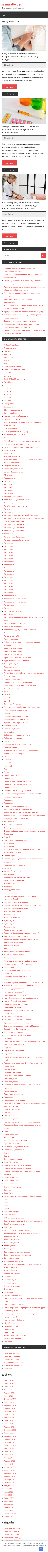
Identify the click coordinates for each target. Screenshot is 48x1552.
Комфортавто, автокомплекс (16, 902)
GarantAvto (8, 407)
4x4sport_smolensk (11, 345)
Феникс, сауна (10, 1280)
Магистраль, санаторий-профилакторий (20, 961)
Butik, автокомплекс (12, 366)
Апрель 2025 (9, 1427)
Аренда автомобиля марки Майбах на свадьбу (23, 311)
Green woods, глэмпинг (13, 413)
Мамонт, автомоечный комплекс (18, 964)
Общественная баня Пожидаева (17, 1019)
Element (7, 376)
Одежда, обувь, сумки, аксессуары (18, 1023)
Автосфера (8, 614)
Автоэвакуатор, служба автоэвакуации (20, 629)
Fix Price (7, 385)
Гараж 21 (7, 763)
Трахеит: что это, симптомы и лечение (20, 321)
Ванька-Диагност (11, 732)
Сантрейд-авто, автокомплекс (16, 1146)
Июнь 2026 (8, 1386)
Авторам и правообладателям (17, 540)
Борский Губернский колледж (17, 716)
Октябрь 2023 (10, 1479)
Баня (6, 691)
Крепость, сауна (10, 914)
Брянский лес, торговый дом (16, 722)
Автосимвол (9, 605)
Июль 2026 (8, 1383)
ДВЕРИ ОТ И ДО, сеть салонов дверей (20, 809)
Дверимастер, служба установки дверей (21, 812)
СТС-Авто (8, 1227)
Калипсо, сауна (10, 883)
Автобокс (8, 487)
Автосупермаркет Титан (14, 611)
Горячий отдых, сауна (13, 797)
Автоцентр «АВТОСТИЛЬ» (15, 623)
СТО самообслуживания (14, 1218)
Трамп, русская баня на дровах (17, 1252)
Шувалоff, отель (11, 1326)
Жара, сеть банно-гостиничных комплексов (22, 849)
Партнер (7, 1047)
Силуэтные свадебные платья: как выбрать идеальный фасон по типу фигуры (20, 56)
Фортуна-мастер (11, 1289)
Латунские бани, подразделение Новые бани (23, 933)
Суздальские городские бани (16, 1230)
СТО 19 (7, 1208)
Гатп (5, 769)
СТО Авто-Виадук (11, 1211)
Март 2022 (8, 1510)
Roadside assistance (12, 456)
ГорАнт (7, 778)
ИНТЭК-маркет (10, 874)
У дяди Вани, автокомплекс (15, 1261)
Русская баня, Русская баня (15, 1140)
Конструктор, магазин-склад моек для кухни (23, 905)
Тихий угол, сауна (11, 1239)
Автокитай (8, 493)
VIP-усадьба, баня (11, 465)
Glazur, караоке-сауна (13, 410)
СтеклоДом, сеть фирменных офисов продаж (23, 1196)
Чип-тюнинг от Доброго (14, 1320)
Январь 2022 (9, 1516)
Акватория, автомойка (13, 654)
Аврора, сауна (10, 478)
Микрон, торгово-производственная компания (23, 982)
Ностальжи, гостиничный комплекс (19, 1010)
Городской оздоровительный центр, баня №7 (23, 794)
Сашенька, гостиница (13, 1159)
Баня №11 (8, 698)
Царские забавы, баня (13, 1295)
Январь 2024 (9, 1470)
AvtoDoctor (8, 357)
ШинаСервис (9, 1323)
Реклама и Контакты (12, 1109)
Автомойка (8, 512)
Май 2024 (8, 1458)
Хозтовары (8, 1292)
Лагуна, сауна (9, 927)
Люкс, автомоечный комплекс (17, 951)
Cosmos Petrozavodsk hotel (15, 369)
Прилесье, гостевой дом (14, 1094)
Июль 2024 (8, 1451)
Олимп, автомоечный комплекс (17, 1035)
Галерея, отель (10, 759)
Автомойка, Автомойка (14, 524)
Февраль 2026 (10, 1399)
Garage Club (9, 404)
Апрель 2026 (9, 1393)
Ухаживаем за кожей (13, 1365)
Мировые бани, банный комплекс (18, 985)
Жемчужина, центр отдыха (15, 852)
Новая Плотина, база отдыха (16, 1004)
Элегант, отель (10, 1329)
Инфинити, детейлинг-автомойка (18, 877)
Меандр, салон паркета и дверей (18, 970)
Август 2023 (9, 1485)
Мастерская (9, 967)
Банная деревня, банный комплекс (19, 682)
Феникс (7, 1276)
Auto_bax (8, 354)
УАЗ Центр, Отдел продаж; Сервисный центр (22, 1264)
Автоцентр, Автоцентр (13, 626)
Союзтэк (7, 1190)
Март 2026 (8, 1396)
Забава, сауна (9, 855)
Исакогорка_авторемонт (14, 880)
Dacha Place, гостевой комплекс (17, 373)
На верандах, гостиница (14, 989)
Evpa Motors (9, 382)
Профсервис (9, 1097)
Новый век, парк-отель (13, 1007)
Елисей (7, 837)
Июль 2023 (8, 1489)
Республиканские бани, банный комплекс (22, 1122)
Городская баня (10, 787)
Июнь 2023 (8, 1492)
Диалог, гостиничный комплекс (17, 828)
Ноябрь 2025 (9, 1408)
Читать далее (9, 87)
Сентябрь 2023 (10, 1482)
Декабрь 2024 (10, 1436)
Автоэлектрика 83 (11, 636)
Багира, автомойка (12, 670)
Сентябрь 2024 (10, 1445)
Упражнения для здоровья (15, 1362)
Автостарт (8, 608)
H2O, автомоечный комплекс (16, 416)
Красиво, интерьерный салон (16, 908)
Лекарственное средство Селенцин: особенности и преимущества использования (20, 129)
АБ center (8, 475)
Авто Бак (7, 481)
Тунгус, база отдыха (12, 1258)
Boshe (6, 360)
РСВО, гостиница (11, 1134)
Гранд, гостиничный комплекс (16, 806)
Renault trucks (9, 453)
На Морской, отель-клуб (14, 992)
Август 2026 (9, 1380)
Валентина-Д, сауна (12, 729)
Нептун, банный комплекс (15, 1001)
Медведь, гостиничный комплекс (18, 976)
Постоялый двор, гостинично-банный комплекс (24, 1084)
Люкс (6, 948)
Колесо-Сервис (10, 893)
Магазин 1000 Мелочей (14, 954)
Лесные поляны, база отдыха (16, 936)
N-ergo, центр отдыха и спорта (16, 444)
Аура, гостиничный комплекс (16, 660)
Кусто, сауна (9, 920)
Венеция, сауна (10, 747)
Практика (8, 1088)
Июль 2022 (8, 1501)
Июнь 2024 (8, 1455)
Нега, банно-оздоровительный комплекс (21, 998)
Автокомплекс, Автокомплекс (16, 499)
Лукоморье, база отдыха (14, 942)
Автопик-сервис (10, 534)
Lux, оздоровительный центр (16, 431)
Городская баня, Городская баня (17, 790)
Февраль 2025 (10, 1430)
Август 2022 (9, 1498)
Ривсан (7, 1131)
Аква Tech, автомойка (13, 648)
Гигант (6, 772)
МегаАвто (8, 973)
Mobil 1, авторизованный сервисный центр (22, 441)
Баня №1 (7, 694)
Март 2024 (8, 1464)
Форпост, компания (12, 1286)
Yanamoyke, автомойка (13, 469)
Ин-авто (7, 868)
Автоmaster (9, 484)
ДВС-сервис (9, 821)
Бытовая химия (10, 725)
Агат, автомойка (11, 639)
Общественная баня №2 (14, 1016)
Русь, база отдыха (11, 1143)
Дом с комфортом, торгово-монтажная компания (24, 831)
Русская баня (9, 1137)
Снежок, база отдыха (13, 1187)
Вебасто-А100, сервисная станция (18, 735)
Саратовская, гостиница (14, 1149)
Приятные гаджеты (12, 1356)
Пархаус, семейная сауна (14, 1050)
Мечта (6, 979)
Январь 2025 (9, 1433)
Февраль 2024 (10, 1467)
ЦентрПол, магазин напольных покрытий (21, 1314)
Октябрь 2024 (10, 1442)
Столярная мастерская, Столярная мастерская (23, 1221)
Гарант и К (8, 766)
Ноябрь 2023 (9, 1476)
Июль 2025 (8, 1420)
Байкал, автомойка (12, 679)
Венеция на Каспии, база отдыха (17, 744)
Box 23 (6, 363)
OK (41, 1549)
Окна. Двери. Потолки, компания (18, 1029)
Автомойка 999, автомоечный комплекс (21, 515)
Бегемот (7, 713)
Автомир (7, 509)
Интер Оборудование (13, 871)
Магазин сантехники (12, 958)
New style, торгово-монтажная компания (21, 447)
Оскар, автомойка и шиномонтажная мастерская (24, 1041)
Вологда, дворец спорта (14, 753)
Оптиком (8, 1038)
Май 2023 (8, 1495)
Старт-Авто (8, 1193)
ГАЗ (5, 756)
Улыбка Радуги (10, 1267)
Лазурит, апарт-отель (13, 930)
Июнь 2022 (8, 1504)
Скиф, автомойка (11, 1177)
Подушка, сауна (10, 1069)
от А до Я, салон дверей (14, 1044)
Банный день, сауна (12, 688)
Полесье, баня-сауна (12, 1072)
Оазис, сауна (9, 1013)
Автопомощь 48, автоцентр (15, 537)
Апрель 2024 (9, 1461)
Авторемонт (9, 543)
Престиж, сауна (10, 1091)
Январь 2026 (9, 1402)
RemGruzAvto (9, 450)
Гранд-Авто (8, 800)
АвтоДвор (8, 490)
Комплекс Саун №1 (12, 899)
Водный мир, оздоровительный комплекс (22, 750)
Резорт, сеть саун (11, 1106)
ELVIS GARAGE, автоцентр (14, 379)
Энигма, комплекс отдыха (15, 1335)
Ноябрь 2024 (9, 1439)
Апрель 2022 (9, 1507)
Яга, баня (8, 1341)
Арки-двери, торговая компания (17, 657)
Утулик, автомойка (12, 1273)
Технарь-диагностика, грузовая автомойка (22, 1233)
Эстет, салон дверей (12, 1338)
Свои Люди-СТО (11, 1162)
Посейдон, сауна (11, 1081)
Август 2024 (9, 1448)
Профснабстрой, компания (15, 1100)
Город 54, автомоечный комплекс (18, 781)
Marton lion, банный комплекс (16, 434)
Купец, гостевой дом (12, 917)
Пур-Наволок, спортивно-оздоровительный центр (25, 1103)
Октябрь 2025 (10, 1411)
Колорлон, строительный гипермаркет (20, 896)
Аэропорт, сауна (10, 667)
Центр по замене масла (14, 1304)
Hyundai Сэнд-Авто (12, 419)
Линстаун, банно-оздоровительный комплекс (23, 939)
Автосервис (9, 552)
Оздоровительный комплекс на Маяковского (23, 1026)
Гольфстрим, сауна (11, 775)
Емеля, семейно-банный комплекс (18, 840)
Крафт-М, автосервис (13, 911)
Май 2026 (8, 1389)
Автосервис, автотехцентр (15, 599)
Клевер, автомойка (12, 889)
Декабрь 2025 (10, 1405)
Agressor (7, 351)
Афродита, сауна (11, 664)
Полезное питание (12, 1353)
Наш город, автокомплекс (15, 995)
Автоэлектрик (10, 633)
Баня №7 (7, 701)
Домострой (8, 834)
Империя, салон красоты (14, 865)
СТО (5, 1199)
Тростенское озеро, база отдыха (17, 1255)
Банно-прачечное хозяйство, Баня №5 (20, 685)
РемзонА (8, 1112)
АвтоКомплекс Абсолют (14, 496)
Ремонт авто (9, 1115)
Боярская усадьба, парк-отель (16, 719)
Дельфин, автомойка (13, 824)
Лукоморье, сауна (11, 945)
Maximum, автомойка (13, 438)
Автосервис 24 (10, 595)
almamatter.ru (11, 4)
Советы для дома (10, 94)
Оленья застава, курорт (14, 1032)
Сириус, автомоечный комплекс (17, 1165)
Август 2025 (9, 1417)
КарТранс (8, 886)
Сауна (6, 1153)
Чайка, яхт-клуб (10, 1317)
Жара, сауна (9, 843)
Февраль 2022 (10, 1513)
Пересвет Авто (10, 1054)
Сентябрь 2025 (10, 1414)
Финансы (8, 1368)
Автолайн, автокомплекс (14, 503)
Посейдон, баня (10, 1078)
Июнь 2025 (8, 1424)
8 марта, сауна (10, 348)
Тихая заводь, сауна (12, 1236)
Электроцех (9, 1332)
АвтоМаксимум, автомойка (15, 506)
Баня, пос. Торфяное (12, 704)
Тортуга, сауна (10, 1245)
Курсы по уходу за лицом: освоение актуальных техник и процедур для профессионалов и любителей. (20, 205)
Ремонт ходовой (11, 1119)
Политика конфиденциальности (17, 1075)
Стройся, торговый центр (14, 1224)
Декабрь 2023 (10, 1473)
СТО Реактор (9, 1214)
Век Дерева (9, 741)
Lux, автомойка (10, 428)
